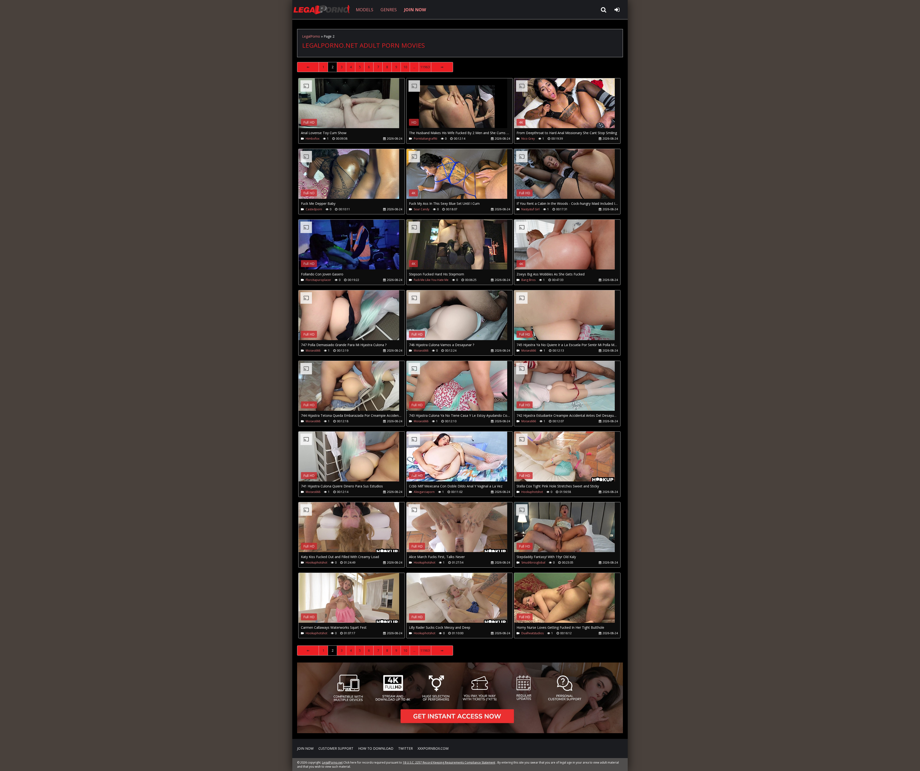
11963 (425, 67)
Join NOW (305, 748)
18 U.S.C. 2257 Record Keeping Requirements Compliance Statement (449, 762)
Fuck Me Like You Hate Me (431, 280)
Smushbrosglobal (533, 562)
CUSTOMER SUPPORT (335, 748)
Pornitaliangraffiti (425, 139)
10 (405, 67)
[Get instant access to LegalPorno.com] (460, 732)
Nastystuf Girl (530, 209)
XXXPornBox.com (433, 748)
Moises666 (313, 350)
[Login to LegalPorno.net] (617, 10)
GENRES (388, 9)
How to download (375, 748)
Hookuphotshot (532, 492)
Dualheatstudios (532, 633)
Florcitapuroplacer (318, 280)
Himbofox (312, 139)
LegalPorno (311, 36)
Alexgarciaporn (424, 492)
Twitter (405, 748)
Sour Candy (421, 209)
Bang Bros (528, 280)
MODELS (364, 9)
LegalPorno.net (323, 9)
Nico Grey (528, 139)
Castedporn (314, 209)
